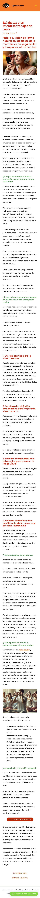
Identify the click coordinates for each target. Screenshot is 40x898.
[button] (24, 894)
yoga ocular (24, 650)
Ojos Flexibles (18, 5)
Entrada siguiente (20, 878)
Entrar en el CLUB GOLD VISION (20, 819)
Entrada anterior (20, 873)
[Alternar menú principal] (35, 5)
